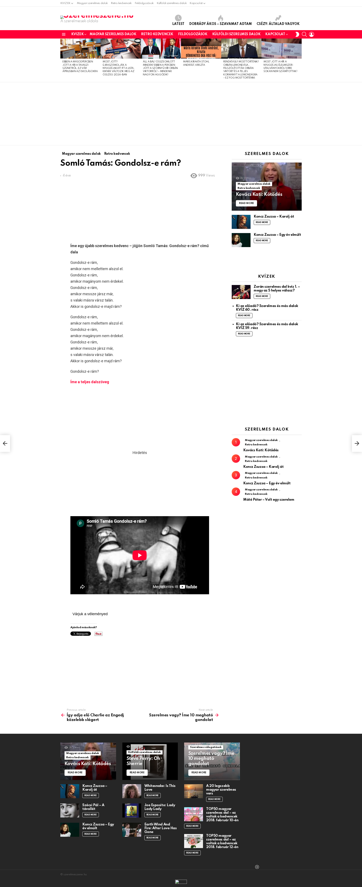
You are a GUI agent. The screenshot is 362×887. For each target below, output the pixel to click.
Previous (62, 60)
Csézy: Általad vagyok (278, 24)
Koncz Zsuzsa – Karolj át (274, 216)
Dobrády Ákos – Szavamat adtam (220, 24)
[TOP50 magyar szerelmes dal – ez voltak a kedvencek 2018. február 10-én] (193, 814)
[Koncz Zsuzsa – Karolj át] (241, 222)
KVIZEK (65, 3)
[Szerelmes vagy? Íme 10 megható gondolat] (212, 761)
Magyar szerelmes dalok (92, 3)
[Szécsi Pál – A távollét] (69, 810)
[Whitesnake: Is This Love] (131, 791)
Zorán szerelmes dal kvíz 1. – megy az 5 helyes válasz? (277, 288)
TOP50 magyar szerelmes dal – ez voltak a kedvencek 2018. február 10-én (222, 814)
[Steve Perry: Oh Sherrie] (150, 761)
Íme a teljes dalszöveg (89, 382)
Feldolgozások (144, 3)
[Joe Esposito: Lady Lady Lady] (131, 810)
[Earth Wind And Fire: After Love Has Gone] (131, 830)
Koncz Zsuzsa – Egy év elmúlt (277, 235)
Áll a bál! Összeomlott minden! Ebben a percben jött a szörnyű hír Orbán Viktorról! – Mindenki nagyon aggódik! (160, 68)
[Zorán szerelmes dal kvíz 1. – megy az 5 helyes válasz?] (241, 292)
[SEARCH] (304, 34)
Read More (262, 222)
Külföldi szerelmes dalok (171, 3)
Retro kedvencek (121, 3)
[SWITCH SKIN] (297, 34)
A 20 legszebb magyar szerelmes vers (221, 789)
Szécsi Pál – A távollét (93, 807)
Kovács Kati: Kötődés (261, 450)
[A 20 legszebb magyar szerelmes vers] (193, 791)
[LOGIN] (311, 34)
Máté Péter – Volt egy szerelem (268, 500)
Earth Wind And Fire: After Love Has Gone (160, 828)
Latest (178, 24)
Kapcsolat (196, 3)
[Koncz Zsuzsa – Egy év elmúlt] (241, 240)
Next (299, 60)
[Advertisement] (181, 113)
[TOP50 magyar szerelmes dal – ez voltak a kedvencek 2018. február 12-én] (193, 841)
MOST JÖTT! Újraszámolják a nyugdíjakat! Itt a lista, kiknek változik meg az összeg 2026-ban (118, 68)
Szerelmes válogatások (205, 747)
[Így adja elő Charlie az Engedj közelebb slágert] (5, 443)
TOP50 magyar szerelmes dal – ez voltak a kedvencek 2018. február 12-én (222, 841)
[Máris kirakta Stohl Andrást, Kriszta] (201, 49)
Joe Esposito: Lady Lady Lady (159, 807)
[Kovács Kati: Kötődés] (267, 186)
